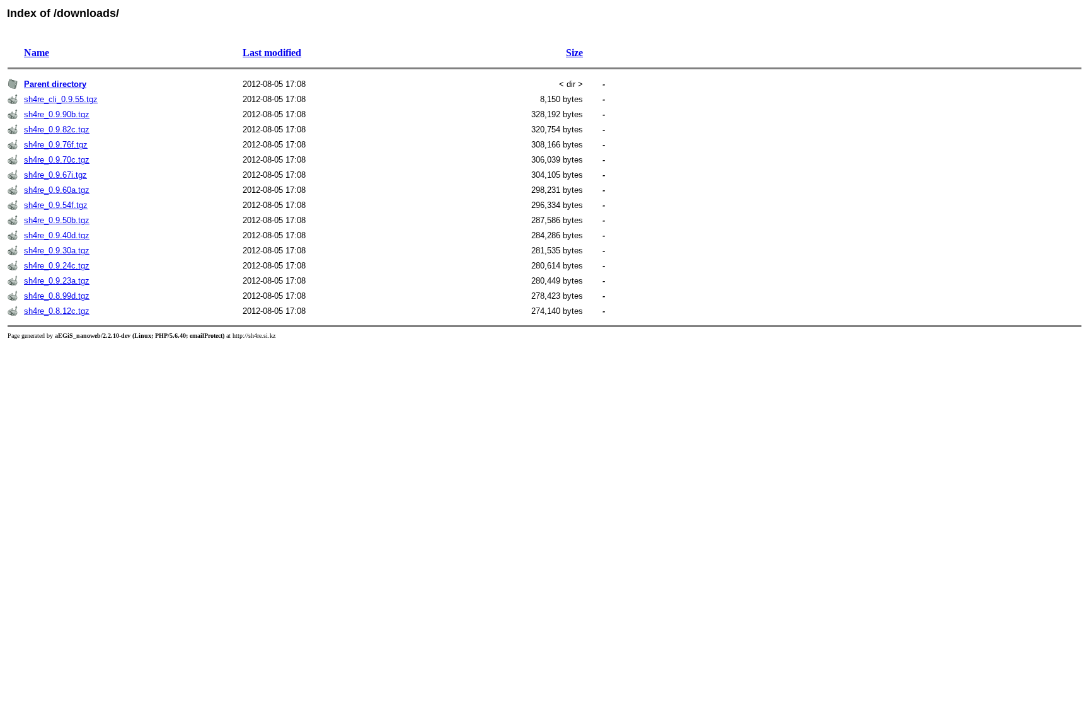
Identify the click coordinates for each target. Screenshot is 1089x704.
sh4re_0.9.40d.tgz (56, 235)
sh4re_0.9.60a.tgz (56, 190)
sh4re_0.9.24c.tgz (56, 265)
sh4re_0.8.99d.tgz (56, 296)
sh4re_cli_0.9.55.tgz (61, 99)
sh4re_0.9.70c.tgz (56, 159)
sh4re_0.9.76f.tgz (56, 144)
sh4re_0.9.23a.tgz (56, 281)
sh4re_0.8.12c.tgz (56, 311)
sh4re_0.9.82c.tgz (56, 129)
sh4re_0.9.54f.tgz (56, 205)
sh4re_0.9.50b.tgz (56, 220)
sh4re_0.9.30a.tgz (56, 250)
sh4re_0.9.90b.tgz (56, 114)
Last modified (272, 52)
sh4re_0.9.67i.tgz (55, 175)
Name (36, 52)
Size (574, 52)
